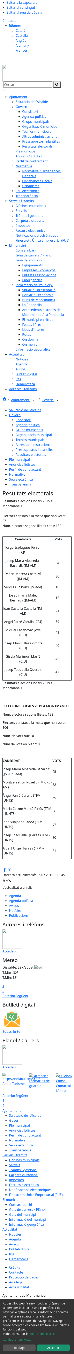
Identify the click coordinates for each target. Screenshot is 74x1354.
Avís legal (16, 1282)
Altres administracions (33, 444)
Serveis (14, 1165)
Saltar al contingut (21, 7)
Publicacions (19, 915)
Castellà (22, 35)
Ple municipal (19, 459)
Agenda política (28, 425)
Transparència (20, 484)
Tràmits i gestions (23, 1170)
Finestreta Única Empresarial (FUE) (36, 1194)
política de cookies (42, 1334)
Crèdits (14, 1267)
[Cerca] (57, 85)
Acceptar (53, 1348)
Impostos (16, 1180)
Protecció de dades (24, 1277)
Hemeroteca (18, 1259)
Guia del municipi (22, 1214)
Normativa (17, 474)
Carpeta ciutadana (23, 1175)
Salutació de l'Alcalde (25, 410)
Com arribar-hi (20, 1204)
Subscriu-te (11, 1031)
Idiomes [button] (15, 25)
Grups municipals (29, 430)
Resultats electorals (31, 454)
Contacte (9, 20)
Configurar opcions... (17, 1339)
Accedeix (9, 951)
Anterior (8, 996)
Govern (48, 400)
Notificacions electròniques (30, 1189)
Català (20, 30)
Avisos (14, 905)
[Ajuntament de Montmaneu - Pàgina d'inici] (28, 73)
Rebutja (19, 1348)
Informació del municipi (27, 1219)
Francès (22, 50)
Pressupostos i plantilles (34, 449)
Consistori (23, 420)
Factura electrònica (24, 1185)
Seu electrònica (21, 479)
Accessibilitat (19, 1287)
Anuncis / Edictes (22, 464)
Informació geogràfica (26, 1224)
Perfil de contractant (25, 469)
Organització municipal (34, 434)
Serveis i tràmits (14, 1155)
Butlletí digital (19, 1249)
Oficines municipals (24, 1160)
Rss (11, 1254)
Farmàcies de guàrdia (39, 1083)
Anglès (21, 40)
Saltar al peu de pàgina (24, 12)
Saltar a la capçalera (22, 2)
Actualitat (9, 1229)
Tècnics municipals (30, 439)
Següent (21, 996)
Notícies (15, 910)
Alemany (22, 45)
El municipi (10, 1199)
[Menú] (4, 92)
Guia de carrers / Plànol (27, 1209)
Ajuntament (20, 400)
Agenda (15, 895)
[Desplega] (33, 400)
